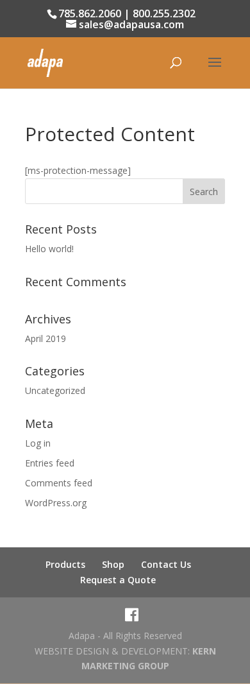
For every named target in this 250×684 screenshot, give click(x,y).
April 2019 (45, 338)
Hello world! (49, 249)
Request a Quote (118, 580)
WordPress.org (56, 503)
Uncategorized (55, 390)
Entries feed (49, 463)
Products (65, 564)
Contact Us (166, 564)
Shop (113, 564)
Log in (38, 443)
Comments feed (58, 483)
